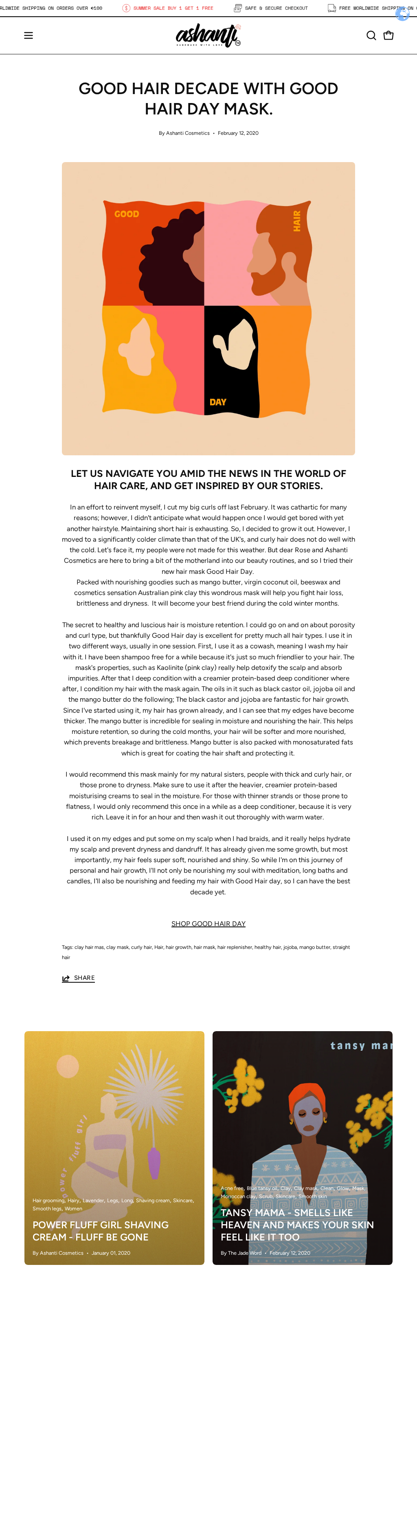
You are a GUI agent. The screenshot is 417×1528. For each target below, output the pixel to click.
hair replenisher (234, 947)
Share (84, 977)
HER (127, 1383)
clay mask (117, 947)
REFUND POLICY (243, 1450)
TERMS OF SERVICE (248, 1464)
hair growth (178, 947)
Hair (158, 947)
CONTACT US (142, 1425)
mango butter (314, 947)
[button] (370, 35)
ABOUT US (137, 1411)
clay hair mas (89, 947)
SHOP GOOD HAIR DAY (208, 924)
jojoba (290, 947)
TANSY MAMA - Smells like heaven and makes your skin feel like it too (297, 1225)
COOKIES (231, 1436)
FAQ (223, 1408)
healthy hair (268, 947)
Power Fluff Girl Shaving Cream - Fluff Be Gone (101, 1231)
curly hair (141, 947)
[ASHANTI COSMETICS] (208, 35)
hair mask (204, 947)
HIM (127, 1397)
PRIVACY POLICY (244, 1422)
